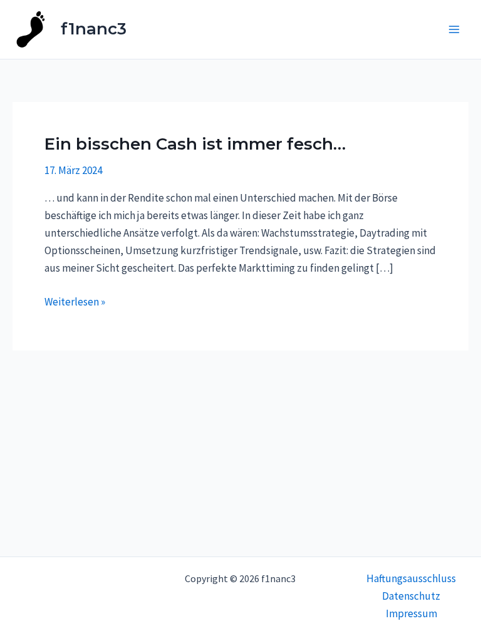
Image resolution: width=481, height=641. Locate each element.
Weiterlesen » (74, 301)
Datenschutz (411, 596)
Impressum (411, 613)
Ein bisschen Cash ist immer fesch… (195, 144)
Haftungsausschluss (411, 578)
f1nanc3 (94, 29)
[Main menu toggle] (454, 29)
